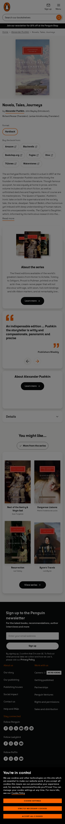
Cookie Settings (32, 801)
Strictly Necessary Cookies (32, 808)
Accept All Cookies (32, 816)
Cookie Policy (18, 793)
